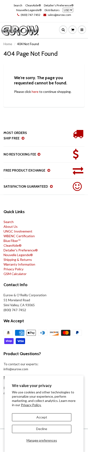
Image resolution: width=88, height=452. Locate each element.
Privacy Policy (13, 269)
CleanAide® (33, 5)
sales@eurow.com (59, 15)
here (35, 92)
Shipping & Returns (18, 260)
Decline (41, 429)
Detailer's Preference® (58, 5)
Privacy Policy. (31, 405)
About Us (11, 226)
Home (8, 44)
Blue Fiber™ (12, 241)
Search (18, 5)
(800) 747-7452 (30, 15)
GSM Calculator (15, 274)
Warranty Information (19, 264)
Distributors (52, 10)
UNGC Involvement (18, 231)
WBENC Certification (19, 236)
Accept (41, 417)
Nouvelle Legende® (29, 10)
